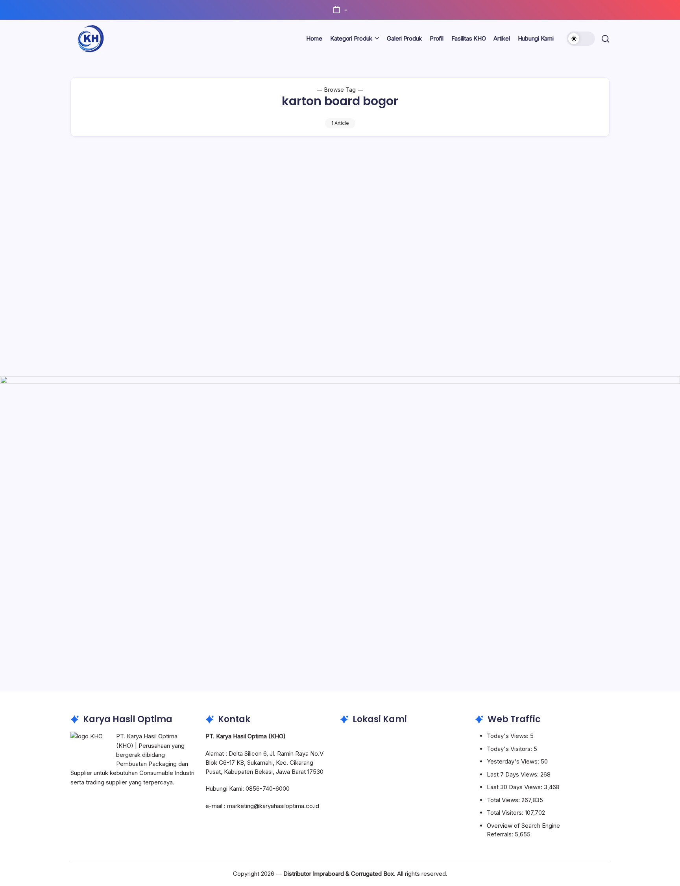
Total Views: (504, 800)
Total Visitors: (506, 812)
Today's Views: (508, 736)
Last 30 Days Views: (515, 787)
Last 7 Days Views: (513, 774)
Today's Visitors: (510, 749)
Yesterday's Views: (514, 761)
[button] (581, 39)
